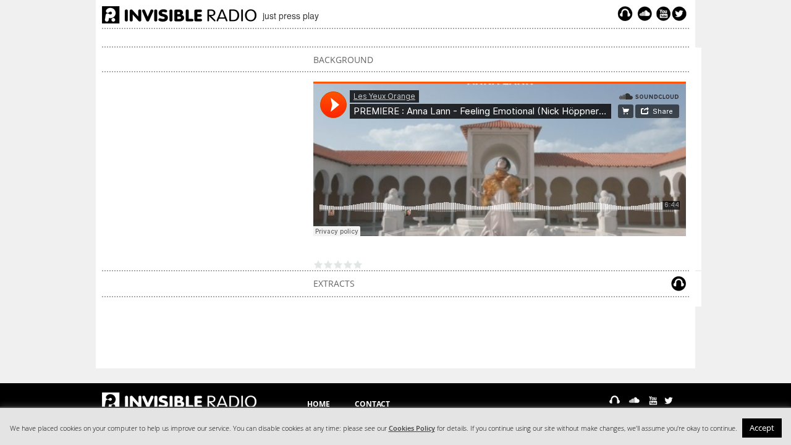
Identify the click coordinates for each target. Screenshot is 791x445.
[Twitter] (681, 13)
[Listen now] (625, 13)
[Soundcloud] (644, 13)
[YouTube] (662, 13)
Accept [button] (762, 427)
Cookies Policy (412, 428)
